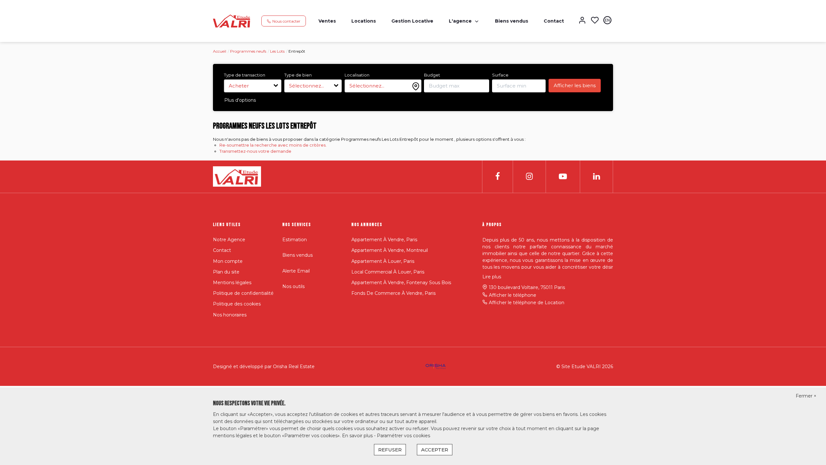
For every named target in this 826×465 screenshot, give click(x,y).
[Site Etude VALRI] (231, 21)
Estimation (294, 240)
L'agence (460, 21)
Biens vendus (511, 21)
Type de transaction (244, 75)
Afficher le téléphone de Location (526, 302)
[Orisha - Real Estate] (435, 366)
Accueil (219, 51)
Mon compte (228, 261)
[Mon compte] (582, 21)
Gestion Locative (412, 21)
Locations (363, 21)
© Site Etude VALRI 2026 (584, 366)
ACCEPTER (434, 450)
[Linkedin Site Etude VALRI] (596, 176)
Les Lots (277, 51)
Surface (500, 75)
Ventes (327, 21)
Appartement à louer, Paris (382, 261)
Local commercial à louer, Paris (387, 272)
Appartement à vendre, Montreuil (389, 250)
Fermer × (806, 396)
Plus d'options (240, 100)
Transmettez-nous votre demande (255, 151)
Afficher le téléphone (512, 295)
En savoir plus (358, 436)
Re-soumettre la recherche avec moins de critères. (273, 145)
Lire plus (491, 277)
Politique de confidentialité (243, 293)
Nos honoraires (230, 315)
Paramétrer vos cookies (403, 436)
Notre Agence (229, 240)
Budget (432, 75)
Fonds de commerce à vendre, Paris (393, 293)
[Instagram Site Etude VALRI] (529, 176)
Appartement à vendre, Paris (384, 240)
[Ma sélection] (595, 21)
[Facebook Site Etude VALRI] (497, 176)
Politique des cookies (237, 304)
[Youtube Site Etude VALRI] (563, 176)
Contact (554, 21)
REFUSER (390, 450)
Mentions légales (232, 282)
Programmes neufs (248, 51)
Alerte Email (296, 271)
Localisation (357, 75)
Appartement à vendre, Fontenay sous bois (401, 282)
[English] (607, 21)
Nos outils (293, 286)
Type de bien (298, 75)
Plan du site (226, 272)
